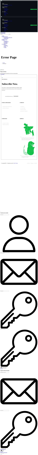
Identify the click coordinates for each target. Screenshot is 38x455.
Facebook (28, 163)
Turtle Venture (16, 163)
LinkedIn (35, 163)
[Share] (2, 453)
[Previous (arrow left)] (0, 454)
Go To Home (2, 74)
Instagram (32, 163)
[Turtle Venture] (2, 32)
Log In (2, 450)
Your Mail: (3, 96)
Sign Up (1, 451)
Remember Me (3, 448)
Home (4, 62)
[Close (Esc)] (3, 453)
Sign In (1, 368)
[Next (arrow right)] (1, 454)
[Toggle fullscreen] (1, 453)
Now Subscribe (16, 96)
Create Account (4, 367)
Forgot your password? (3, 452)
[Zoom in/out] (0, 453)
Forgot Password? (3, 449)
